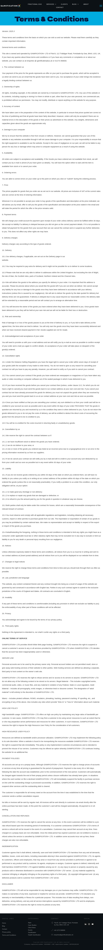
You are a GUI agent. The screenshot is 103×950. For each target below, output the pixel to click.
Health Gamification (34, 935)
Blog (3, 926)
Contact (4, 929)
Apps (29, 922)
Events (30, 930)
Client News (32, 927)
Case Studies (32, 925)
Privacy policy (6, 932)
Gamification (32, 932)
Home (4, 923)
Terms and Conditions (9, 935)
